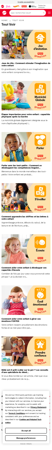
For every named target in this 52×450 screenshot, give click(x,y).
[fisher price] (24, 6)
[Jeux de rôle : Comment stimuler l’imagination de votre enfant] (26, 44)
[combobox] (27, 13)
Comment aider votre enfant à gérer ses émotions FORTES (21, 320)
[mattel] (2, 6)
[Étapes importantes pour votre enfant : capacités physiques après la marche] (26, 95)
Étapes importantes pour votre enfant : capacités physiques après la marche (26, 115)
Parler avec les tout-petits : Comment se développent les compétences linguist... (22, 166)
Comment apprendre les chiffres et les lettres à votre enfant (25, 217)
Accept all (26, 431)
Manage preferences (26, 438)
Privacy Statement (38, 407)
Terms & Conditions (16, 413)
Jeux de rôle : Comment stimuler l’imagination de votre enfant (26, 64)
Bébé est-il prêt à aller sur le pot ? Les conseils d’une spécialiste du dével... (25, 371)
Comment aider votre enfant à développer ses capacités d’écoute (24, 269)
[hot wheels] (16, 6)
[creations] (32, 6)
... (10, 20)
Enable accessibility (26, 2)
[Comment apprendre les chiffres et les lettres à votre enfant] (26, 198)
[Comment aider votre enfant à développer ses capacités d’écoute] (26, 249)
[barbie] (8, 6)
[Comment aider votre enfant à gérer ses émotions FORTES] (26, 300)
